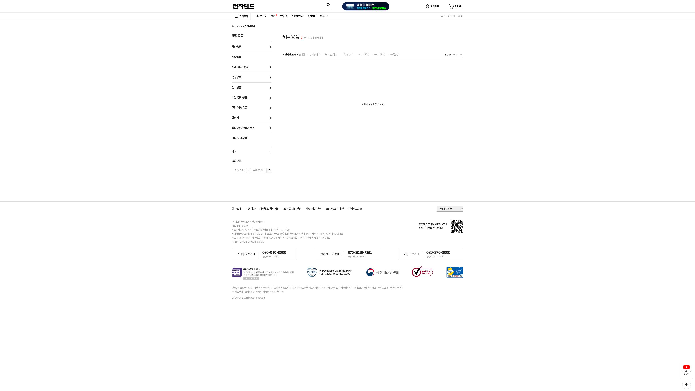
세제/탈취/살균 (240, 67)
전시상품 (324, 16)
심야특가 (284, 16)
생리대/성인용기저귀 (243, 128)
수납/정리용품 (239, 97)
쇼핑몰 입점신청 (292, 209)
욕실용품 (236, 77)
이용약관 (251, 209)
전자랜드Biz (297, 16)
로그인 (443, 16)
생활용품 (240, 26)
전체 (239, 160)
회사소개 (236, 209)
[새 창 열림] (330, 273)
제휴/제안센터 (313, 209)
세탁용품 (236, 57)
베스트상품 (261, 16)
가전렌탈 (312, 16)
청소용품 (236, 87)
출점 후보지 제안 (335, 209)
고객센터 (459, 16)
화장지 (235, 117)
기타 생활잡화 (239, 138)
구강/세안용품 (239, 107)
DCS (273, 16)
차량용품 (236, 47)
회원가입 (451, 16)
